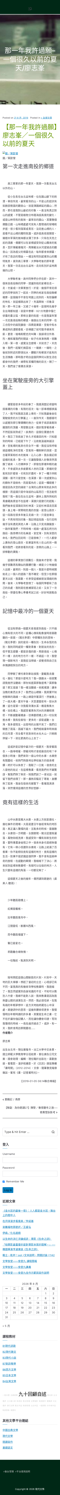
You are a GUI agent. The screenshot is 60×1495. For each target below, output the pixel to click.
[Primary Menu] (30, 8)
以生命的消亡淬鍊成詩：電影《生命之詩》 (27, 1238)
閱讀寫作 (8, 1441)
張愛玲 (13, 1410)
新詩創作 (42, 1401)
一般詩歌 (42, 1406)
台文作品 (34, 1406)
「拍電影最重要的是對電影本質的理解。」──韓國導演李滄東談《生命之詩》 (29, 1247)
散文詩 (50, 1395)
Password (9, 1167)
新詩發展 (26, 1406)
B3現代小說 (9, 1357)
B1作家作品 (51, 1406)
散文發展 (26, 1401)
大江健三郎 (11, 1401)
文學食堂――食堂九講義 (17, 1267)
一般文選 (6, 1395)
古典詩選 (14, 1395)
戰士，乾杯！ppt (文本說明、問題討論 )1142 (29, 1255)
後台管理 (9, 1471)
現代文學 (8, 1436)
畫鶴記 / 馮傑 (12, 1099)
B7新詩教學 (9, 1363)
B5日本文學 (9, 1375)
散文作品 (18, 1406)
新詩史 (19, 1401)
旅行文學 (10, 1406)
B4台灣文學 (9, 1381)
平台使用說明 (23, 1471)
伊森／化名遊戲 (12, 1233)
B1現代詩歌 (9, 1345)
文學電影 (34, 1401)
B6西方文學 (9, 1369)
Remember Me (14, 1181)
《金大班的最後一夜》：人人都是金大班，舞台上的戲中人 (29, 1213)
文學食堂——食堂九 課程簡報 (20, 1261)
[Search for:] (30, 1132)
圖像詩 (49, 1401)
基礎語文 (8, 1447)
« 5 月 (6, 1325)
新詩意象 (6, 1410)
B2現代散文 (9, 1351)
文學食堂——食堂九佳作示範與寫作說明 (26, 1272)
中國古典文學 (10, 1430)
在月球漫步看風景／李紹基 (18, 1221)
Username (9, 1153)
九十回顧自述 (33, 1394)
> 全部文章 (46, 117)
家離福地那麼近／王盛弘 (17, 1227)
